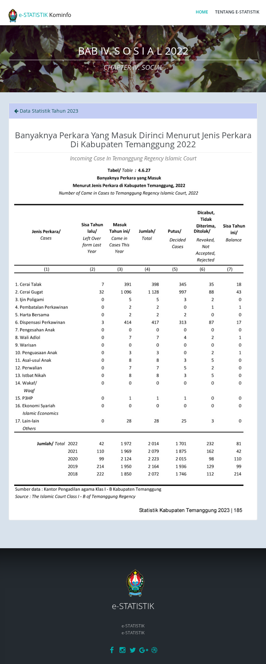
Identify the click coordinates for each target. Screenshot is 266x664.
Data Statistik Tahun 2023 (48, 110)
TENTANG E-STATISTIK (237, 12)
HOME (202, 12)
